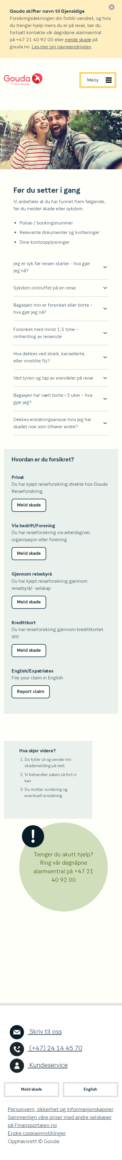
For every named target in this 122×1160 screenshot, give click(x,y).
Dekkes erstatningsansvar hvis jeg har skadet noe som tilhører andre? (52, 423)
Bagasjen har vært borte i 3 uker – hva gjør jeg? (52, 398)
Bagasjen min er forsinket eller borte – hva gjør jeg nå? (53, 308)
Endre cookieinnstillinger (37, 1133)
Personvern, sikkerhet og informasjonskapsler (60, 1109)
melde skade (78, 39)
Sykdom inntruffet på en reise (44, 288)
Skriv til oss (45, 1031)
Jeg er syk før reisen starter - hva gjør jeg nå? (51, 267)
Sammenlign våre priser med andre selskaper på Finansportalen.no (60, 1121)
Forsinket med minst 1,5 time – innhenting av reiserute (45, 332)
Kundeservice (48, 1065)
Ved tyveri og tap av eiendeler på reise (53, 378)
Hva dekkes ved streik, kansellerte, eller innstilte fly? (49, 357)
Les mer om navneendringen (61, 47)
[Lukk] (111, 7)
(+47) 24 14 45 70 (55, 1048)
